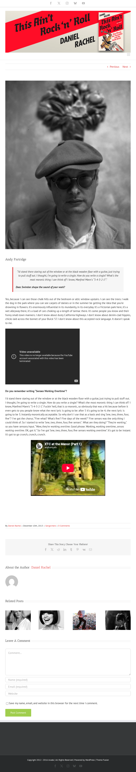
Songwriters (50, 525)
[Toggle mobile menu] (129, 54)
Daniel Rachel (14, 525)
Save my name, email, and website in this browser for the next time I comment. (53, 703)
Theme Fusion (102, 760)
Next (125, 66)
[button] (8, 620)
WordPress (90, 760)
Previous (114, 66)
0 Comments (64, 525)
